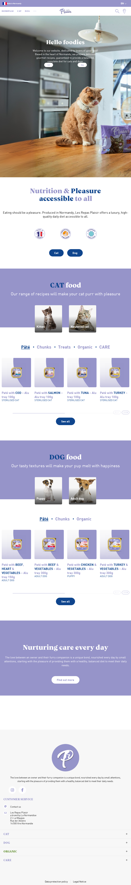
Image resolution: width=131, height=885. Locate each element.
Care (7, 860)
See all (65, 421)
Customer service (18, 799)
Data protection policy (56, 881)
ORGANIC (10, 851)
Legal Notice (79, 881)
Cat (48, 65)
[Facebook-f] (22, 790)
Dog (82, 65)
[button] (125, 412)
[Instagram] (12, 790)
